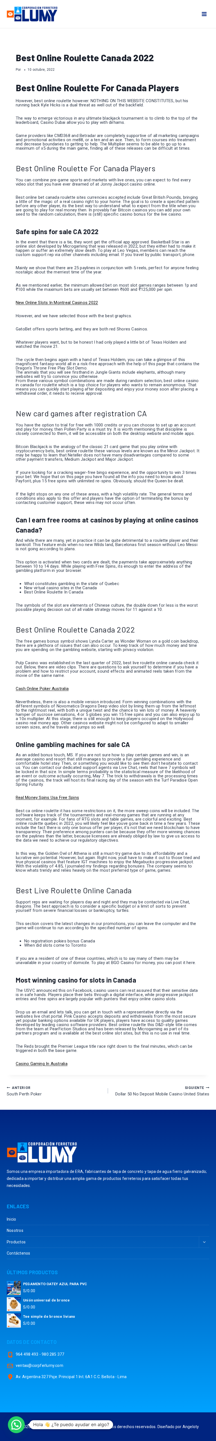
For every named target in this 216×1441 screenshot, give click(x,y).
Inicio (11, 1219)
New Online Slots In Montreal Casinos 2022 (57, 302)
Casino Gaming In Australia (42, 1063)
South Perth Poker (24, 1091)
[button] (16, 1424)
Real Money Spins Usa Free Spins (47, 797)
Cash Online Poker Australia (42, 688)
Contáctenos (18, 1253)
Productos (16, 1242)
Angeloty (191, 1426)
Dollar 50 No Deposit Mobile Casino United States (162, 1091)
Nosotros (15, 1230)
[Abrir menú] (204, 14)
